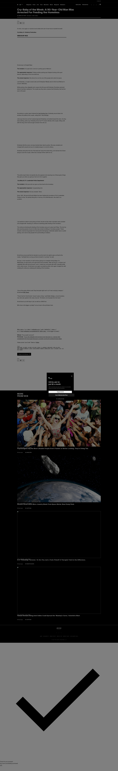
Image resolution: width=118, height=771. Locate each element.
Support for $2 (60, 391)
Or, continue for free (60, 398)
